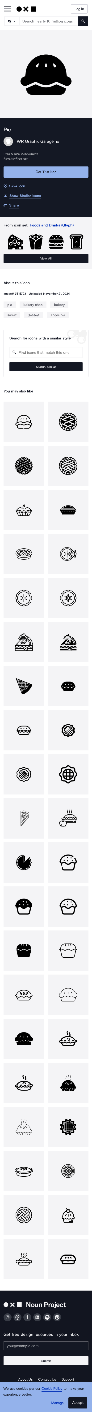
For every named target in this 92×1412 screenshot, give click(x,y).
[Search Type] (11, 21)
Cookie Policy (52, 1388)
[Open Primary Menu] (7, 9)
